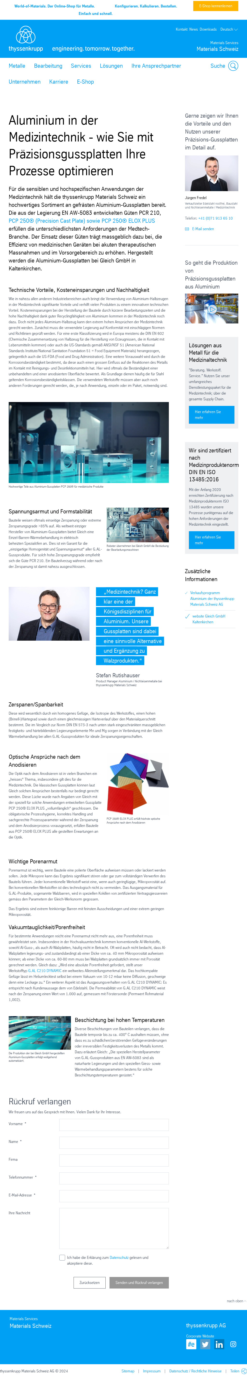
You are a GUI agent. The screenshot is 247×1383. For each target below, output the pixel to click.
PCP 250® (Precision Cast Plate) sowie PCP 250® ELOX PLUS (82, 220)
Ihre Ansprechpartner (156, 65)
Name (15, 1141)
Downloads (208, 29)
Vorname (17, 1123)
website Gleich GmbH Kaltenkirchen (208, 619)
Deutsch (226, 29)
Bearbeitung (48, 65)
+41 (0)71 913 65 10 (215, 218)
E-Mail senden (202, 229)
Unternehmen (25, 81)
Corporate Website (200, 1336)
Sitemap (128, 1371)
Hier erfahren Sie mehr (208, 415)
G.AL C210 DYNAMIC (45, 970)
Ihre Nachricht (19, 1213)
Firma (13, 1159)
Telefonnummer (23, 1177)
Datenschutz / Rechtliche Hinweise (195, 1371)
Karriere (58, 81)
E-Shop (85, 81)
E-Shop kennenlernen (215, 6)
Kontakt (181, 29)
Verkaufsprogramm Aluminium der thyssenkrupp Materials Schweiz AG (212, 599)
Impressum (152, 1371)
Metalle (17, 65)
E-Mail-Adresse (22, 1195)
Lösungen (111, 65)
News (193, 29)
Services (81, 65)
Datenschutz (119, 1257)
